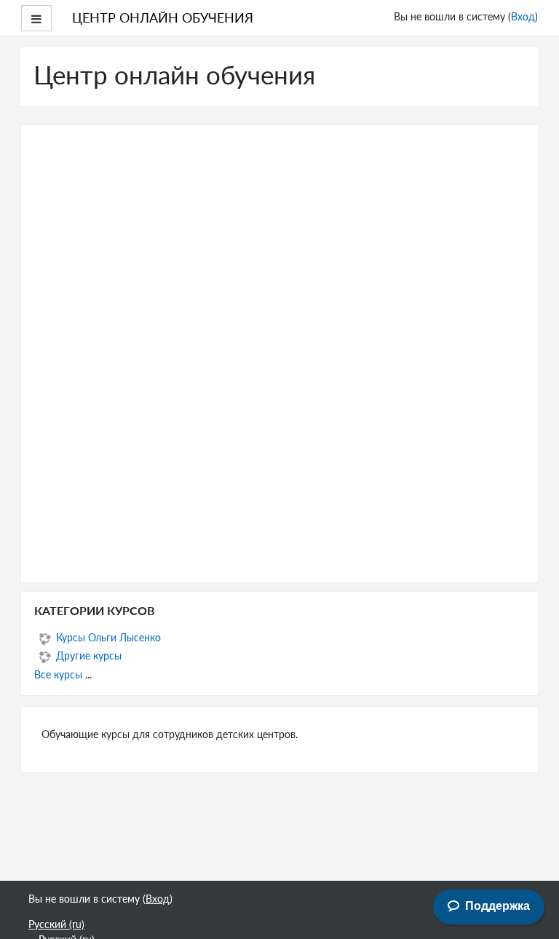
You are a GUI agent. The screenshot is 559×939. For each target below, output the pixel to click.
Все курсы (58, 674)
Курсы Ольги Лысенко (108, 637)
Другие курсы (89, 655)
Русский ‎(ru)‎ (56, 923)
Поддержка (497, 906)
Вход (523, 16)
